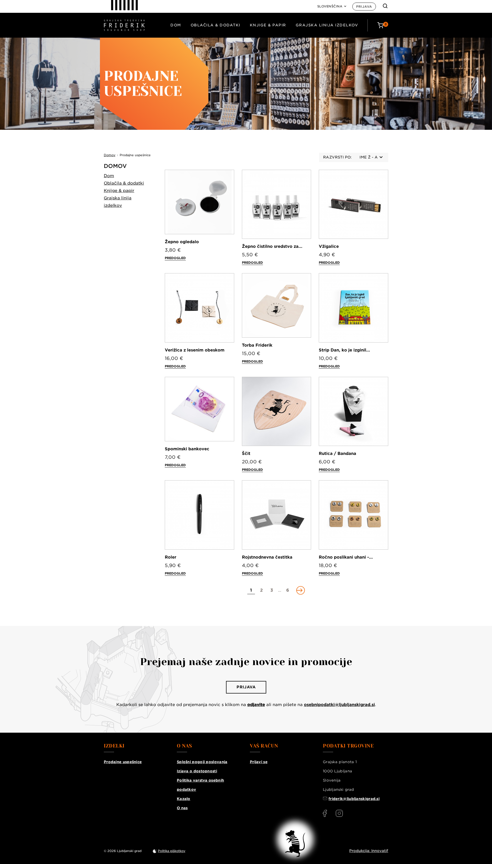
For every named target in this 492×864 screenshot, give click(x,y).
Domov (115, 166)
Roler (170, 557)
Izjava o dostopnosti (197, 771)
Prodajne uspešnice (123, 762)
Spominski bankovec (187, 448)
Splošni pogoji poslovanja (202, 762)
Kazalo (183, 799)
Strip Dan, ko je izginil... (344, 350)
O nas (182, 808)
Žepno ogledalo (182, 241)
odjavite (256, 704)
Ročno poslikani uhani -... (346, 557)
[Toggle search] (385, 6)
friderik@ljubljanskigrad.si (354, 799)
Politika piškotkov (171, 851)
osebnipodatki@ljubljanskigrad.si (339, 704)
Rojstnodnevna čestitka (267, 557)
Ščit (246, 453)
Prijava (364, 6)
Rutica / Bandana (337, 453)
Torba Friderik (257, 345)
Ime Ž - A (369, 157)
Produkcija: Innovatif (368, 851)
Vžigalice (329, 246)
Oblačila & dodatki (215, 25)
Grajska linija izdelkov (327, 25)
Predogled (175, 258)
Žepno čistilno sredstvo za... (272, 246)
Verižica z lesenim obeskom (194, 350)
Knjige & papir (268, 25)
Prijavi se (259, 762)
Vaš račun (264, 746)
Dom (175, 25)
